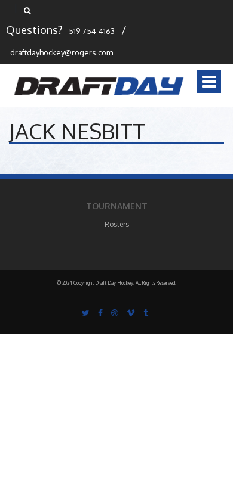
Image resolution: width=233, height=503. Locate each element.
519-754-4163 (92, 31)
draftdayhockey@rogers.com (61, 52)
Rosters (117, 224)
